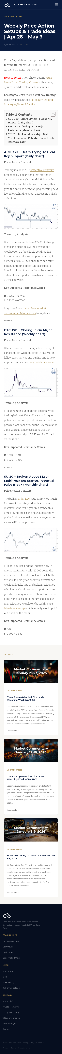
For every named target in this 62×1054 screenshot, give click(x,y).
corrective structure (42, 170)
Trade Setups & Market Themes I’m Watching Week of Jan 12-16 (26, 778)
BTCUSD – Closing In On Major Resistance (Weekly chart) (26, 128)
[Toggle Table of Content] (51, 114)
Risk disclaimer (24, 1048)
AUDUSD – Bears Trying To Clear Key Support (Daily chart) (30, 120)
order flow (24, 498)
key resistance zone (42, 362)
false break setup (14, 608)
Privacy (6, 1048)
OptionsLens (8, 952)
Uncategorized (13, 16)
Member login (9, 1023)
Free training (8, 982)
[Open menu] (56, 5)
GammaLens (8, 947)
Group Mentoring (11, 1012)
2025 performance (11, 1018)
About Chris (8, 1001)
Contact (6, 1029)
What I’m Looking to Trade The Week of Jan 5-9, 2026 (31, 857)
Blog (5, 977)
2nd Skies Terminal (11, 941)
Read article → (13, 730)
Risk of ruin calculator (12, 988)
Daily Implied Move (11, 958)
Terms (13, 1048)
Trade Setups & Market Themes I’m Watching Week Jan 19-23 (26, 698)
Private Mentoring (11, 1007)
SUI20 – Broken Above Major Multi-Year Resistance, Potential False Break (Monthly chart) (31, 138)
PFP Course (8, 971)
